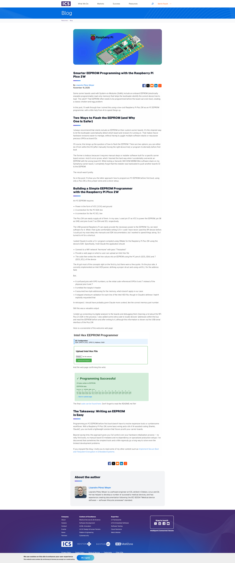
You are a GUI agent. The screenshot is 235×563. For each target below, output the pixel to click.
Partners (64, 536)
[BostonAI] (84, 544)
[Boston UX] (103, 544)
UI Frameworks (116, 520)
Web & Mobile (115, 532)
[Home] (66, 3)
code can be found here (91, 404)
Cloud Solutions (116, 529)
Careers (64, 523)
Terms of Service (94, 552)
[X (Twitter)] (155, 523)
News (63, 532)
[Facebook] (164, 523)
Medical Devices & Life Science (89, 520)
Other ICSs (119, 552)
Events (63, 529)
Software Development (87, 523)
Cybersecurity (84, 536)
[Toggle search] (152, 3)
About (63, 520)
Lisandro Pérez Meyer (85, 85)
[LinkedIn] (159, 523)
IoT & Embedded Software (120, 523)
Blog (71, 20)
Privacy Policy (66, 552)
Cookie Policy (79, 552)
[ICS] (66, 544)
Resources (64, 20)
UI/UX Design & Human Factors (89, 529)
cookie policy (70, 559)
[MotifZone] (124, 544)
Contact (64, 526)
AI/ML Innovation (85, 526)
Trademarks (108, 552)
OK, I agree (85, 558)
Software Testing (117, 526)
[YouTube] (168, 523)
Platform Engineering (86, 532)
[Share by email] (152, 85)
